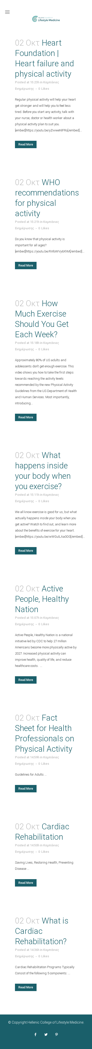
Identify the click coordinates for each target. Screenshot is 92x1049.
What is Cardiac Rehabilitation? (41, 931)
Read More (25, 144)
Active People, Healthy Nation (42, 599)
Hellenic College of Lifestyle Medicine (55, 1022)
